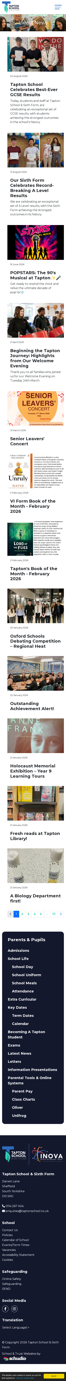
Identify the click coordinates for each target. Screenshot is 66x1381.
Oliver (17, 1107)
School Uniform (26, 975)
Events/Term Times (15, 1245)
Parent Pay (22, 1091)
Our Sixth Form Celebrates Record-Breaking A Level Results (32, 188)
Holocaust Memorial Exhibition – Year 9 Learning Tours (32, 771)
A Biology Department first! (35, 898)
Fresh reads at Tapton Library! (35, 836)
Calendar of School (15, 1240)
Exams (14, 1045)
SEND (6, 1288)
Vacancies (9, 1250)
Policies (7, 1235)
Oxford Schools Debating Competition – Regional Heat (35, 641)
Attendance (23, 991)
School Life (18, 959)
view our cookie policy (25, 1378)
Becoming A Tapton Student (26, 1034)
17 (53, 914)
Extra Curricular (22, 999)
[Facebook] (5, 1309)
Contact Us (10, 1230)
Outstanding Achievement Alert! (32, 706)
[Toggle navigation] (58, 7)
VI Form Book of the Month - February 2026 (33, 506)
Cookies (7, 1259)
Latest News (19, 1053)
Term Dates (23, 1015)
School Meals (24, 983)
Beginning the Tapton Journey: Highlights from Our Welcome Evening (35, 358)
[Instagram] (14, 1309)
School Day (22, 967)
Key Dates (17, 1007)
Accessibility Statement (18, 1255)
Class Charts (23, 1099)
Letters (14, 1061)
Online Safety (11, 1279)
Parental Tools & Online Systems (30, 1080)
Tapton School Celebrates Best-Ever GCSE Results (34, 89)
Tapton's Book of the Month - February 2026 (33, 573)
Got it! (53, 1376)
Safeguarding (11, 1284)
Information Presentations (32, 1070)
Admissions (18, 950)
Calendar (20, 1024)
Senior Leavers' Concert (27, 441)
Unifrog (19, 1116)
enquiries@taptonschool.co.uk (27, 1211)
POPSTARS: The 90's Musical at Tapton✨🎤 (35, 275)
